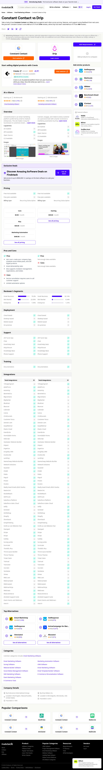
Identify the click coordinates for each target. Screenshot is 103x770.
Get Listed (86, 746)
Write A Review (26, 755)
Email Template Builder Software (49, 671)
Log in (88, 7)
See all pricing (20, 242)
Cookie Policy (5, 767)
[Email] (16, 29)
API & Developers (68, 753)
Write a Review (55, 7)
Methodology (25, 39)
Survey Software (9, 664)
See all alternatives (20, 642)
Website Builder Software (12, 668)
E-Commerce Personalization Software (50, 674)
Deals (77, 7)
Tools (64, 751)
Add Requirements (86, 44)
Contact (4, 750)
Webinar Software (47, 753)
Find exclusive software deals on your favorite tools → (61, 2)
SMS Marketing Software (12, 674)
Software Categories (27, 746)
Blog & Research (67, 746)
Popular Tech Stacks (27, 751)
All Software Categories (49, 760)
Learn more (31, 123)
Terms (12, 767)
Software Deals (26, 748)
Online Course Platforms (49, 757)
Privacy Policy (20, 767)
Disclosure (38, 767)
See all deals (64, 173)
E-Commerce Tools (10, 681)
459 (50, 101)
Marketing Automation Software (47, 104)
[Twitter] (8, 29)
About (3, 748)
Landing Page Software (48, 755)
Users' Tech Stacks (27, 753)
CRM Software (42, 664)
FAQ (3, 752)
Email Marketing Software (12, 104)
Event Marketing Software (12, 677)
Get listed (97, 7)
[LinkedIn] (12, 29)
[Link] (20, 29)
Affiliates (4, 754)
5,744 (18, 101)
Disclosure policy (15, 39)
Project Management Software (51, 748)
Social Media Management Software (16, 671)
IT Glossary (66, 748)
